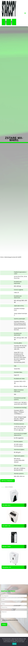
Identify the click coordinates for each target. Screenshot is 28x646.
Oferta (2, 257)
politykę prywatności (13, 620)
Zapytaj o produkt (6, 480)
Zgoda (14, 643)
